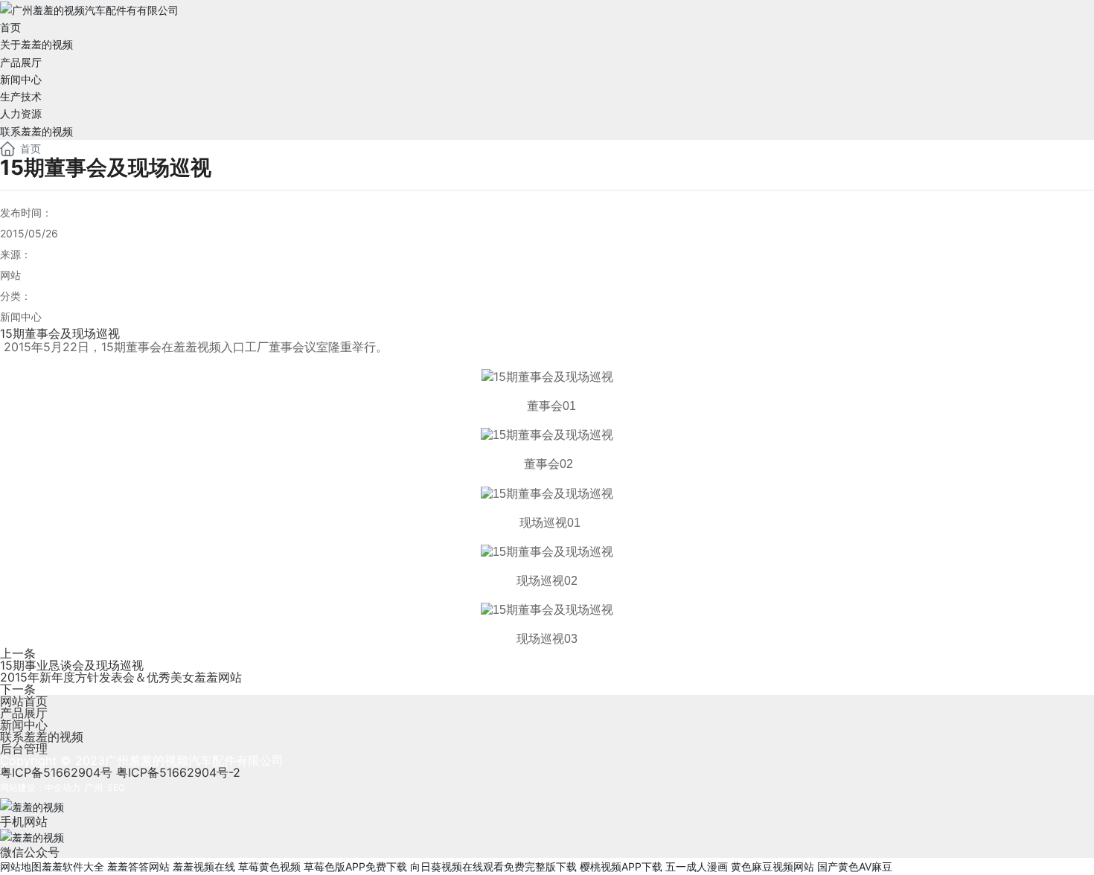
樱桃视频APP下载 (621, 866)
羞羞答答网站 (138, 866)
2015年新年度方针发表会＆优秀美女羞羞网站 (121, 677)
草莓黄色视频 (269, 866)
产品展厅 (24, 712)
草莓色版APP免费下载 (355, 866)
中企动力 (62, 787)
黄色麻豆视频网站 (772, 866)
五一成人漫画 (696, 866)
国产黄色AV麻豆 (854, 866)
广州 (94, 787)
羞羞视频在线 (204, 866)
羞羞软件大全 (73, 866)
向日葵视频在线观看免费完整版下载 (493, 866)
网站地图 (21, 866)
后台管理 (24, 748)
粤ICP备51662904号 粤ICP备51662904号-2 (120, 772)
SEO (116, 787)
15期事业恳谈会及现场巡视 (72, 665)
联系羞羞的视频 (41, 736)
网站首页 (24, 700)
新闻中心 (24, 724)
